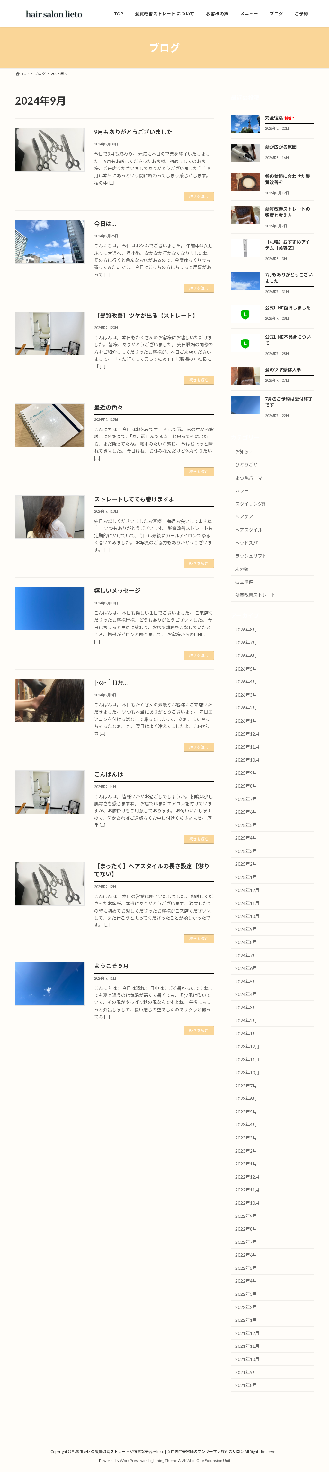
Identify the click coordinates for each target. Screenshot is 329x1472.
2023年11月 (247, 1059)
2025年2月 (246, 864)
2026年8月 (246, 629)
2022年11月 (247, 1190)
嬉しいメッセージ (117, 590)
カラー (242, 490)
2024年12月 (247, 890)
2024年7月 (246, 955)
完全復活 (279, 117)
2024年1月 (246, 1033)
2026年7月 (246, 642)
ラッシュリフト (251, 555)
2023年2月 (246, 1151)
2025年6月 (246, 812)
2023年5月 (246, 1111)
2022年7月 (246, 1242)
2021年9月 (246, 1372)
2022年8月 (246, 1229)
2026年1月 (246, 720)
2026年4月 (246, 681)
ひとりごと (246, 464)
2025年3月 (246, 851)
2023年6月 (246, 1098)
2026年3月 (246, 694)
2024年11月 (247, 903)
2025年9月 (246, 773)
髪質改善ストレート (255, 595)
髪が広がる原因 (281, 147)
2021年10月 (247, 1359)
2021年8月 (246, 1385)
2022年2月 (246, 1307)
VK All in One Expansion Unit (206, 1461)
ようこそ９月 (111, 965)
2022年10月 (247, 1203)
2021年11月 (247, 1346)
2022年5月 (246, 1268)
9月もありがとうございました (133, 131)
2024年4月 (246, 994)
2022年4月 (246, 1281)
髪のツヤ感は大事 (283, 369)
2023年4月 (246, 1125)
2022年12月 (247, 1177)
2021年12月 (247, 1333)
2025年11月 (247, 746)
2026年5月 (246, 668)
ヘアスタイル (248, 530)
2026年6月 (246, 655)
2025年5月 (246, 825)
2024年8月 (246, 942)
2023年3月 (246, 1137)
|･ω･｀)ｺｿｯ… (111, 682)
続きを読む (199, 196)
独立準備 (244, 582)
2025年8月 (246, 786)
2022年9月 (246, 1216)
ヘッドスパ (246, 543)
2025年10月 (247, 760)
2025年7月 (246, 799)
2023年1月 (246, 1163)
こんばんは (108, 774)
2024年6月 (246, 968)
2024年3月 (246, 1007)
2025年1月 (246, 877)
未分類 (242, 569)
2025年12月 (247, 734)
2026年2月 (246, 708)
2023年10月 (247, 1072)
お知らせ (244, 452)
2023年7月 (246, 1085)
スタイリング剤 (251, 504)
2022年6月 (246, 1255)
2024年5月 (246, 981)
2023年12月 (247, 1046)
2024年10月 (247, 916)
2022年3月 (246, 1294)
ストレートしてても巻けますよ (134, 499)
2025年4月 (246, 838)
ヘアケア (244, 517)
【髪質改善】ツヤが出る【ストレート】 (146, 315)
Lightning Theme (162, 1461)
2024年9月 (246, 929)
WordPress (130, 1461)
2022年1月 (246, 1320)
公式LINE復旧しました (288, 307)
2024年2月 (246, 1020)
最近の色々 (108, 407)
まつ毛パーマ (248, 478)
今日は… (105, 223)
